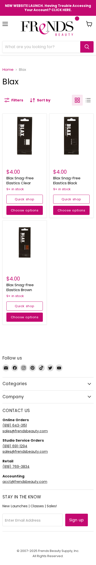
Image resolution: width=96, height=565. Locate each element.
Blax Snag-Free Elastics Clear (20, 180)
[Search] (87, 47)
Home (8, 69)
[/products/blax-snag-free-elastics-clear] (24, 135)
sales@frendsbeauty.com (25, 431)
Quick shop (24, 199)
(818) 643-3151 (14, 425)
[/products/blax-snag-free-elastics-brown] (24, 242)
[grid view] (77, 100)
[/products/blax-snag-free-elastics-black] (71, 135)
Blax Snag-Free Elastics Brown (20, 287)
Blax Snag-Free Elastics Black (66, 180)
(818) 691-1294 (14, 446)
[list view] (88, 100)
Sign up (76, 520)
